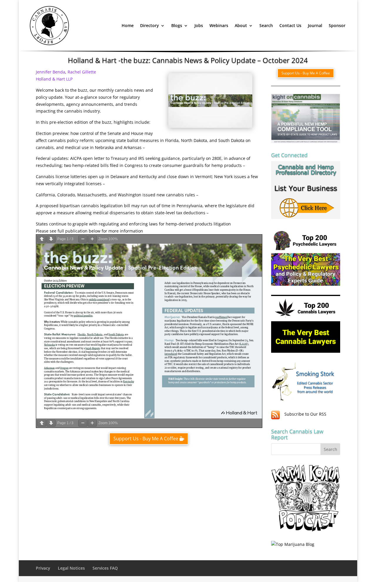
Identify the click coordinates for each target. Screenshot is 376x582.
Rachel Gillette (82, 72)
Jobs (198, 25)
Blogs (176, 25)
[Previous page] (41, 239)
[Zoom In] (92, 239)
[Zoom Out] (82, 239)
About (241, 25)
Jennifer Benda (50, 72)
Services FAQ (105, 568)
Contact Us (290, 25)
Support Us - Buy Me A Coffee (145, 438)
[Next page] (51, 239)
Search (266, 25)
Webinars (218, 25)
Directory (149, 25)
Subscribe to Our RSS (305, 414)
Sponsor (337, 25)
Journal (315, 25)
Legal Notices (71, 568)
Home (128, 25)
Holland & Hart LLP (54, 79)
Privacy (43, 568)
